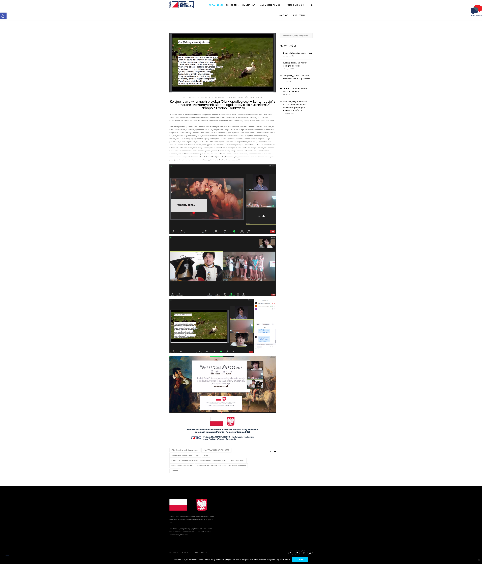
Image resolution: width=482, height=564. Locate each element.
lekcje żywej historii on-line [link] (181, 465)
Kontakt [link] (284, 15)
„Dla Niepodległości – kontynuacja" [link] (184, 450)
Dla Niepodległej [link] (222, 97)
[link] (3, 16)
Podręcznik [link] (299, 15)
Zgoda (300, 560)
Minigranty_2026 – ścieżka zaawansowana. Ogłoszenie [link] (296, 77)
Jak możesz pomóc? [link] (271, 5)
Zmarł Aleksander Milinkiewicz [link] (297, 53)
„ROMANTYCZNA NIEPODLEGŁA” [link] (185, 455)
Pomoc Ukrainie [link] (295, 5)
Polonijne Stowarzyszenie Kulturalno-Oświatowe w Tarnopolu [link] (221, 465)
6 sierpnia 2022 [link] (189, 97)
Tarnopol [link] (174, 471)
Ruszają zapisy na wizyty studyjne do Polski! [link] (295, 64)
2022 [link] (206, 455)
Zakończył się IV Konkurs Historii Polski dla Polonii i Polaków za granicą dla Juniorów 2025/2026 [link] (295, 106)
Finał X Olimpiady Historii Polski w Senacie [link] (295, 90)
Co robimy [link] (232, 5)
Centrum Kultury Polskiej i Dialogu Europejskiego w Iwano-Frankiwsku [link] (198, 460)
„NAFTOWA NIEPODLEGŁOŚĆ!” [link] (216, 450)
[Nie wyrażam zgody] (479, 559)
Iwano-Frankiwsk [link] (238, 460)
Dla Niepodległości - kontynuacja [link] (246, 97)
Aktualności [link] (216, 5)
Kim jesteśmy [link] (249, 5)
